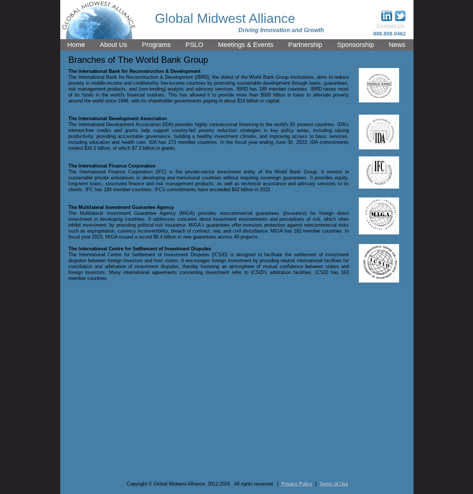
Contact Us (391, 25)
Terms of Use (333, 484)
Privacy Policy (296, 484)
